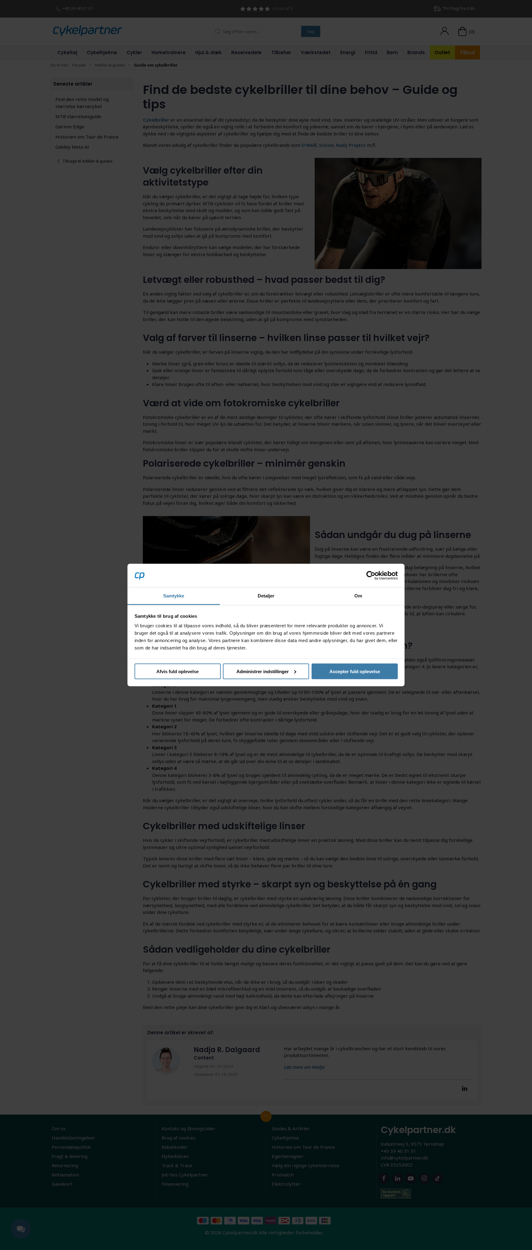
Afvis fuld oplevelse (177, 671)
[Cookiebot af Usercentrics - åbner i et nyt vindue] (371, 575)
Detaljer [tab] (266, 595)
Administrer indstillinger (262, 671)
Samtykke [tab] (173, 595)
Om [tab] (358, 595)
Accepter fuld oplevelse (354, 671)
